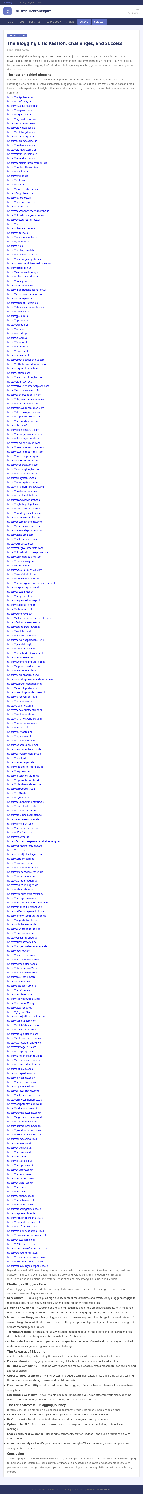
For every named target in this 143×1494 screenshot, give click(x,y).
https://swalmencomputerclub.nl (26, 661)
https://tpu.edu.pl (17, 351)
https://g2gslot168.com (20, 1012)
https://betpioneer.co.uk (21, 1195)
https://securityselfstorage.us (24, 272)
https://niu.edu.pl (17, 346)
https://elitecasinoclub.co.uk (23, 1090)
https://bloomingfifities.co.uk (24, 1209)
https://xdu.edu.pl (17, 337)
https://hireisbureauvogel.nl (23, 635)
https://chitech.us (17, 232)
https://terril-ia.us (17, 175)
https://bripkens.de (18, 771)
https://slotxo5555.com (20, 1068)
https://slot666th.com (19, 981)
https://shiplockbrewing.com (24, 416)
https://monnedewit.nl (20, 701)
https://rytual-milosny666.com (24, 569)
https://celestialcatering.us (23, 276)
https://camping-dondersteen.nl (26, 692)
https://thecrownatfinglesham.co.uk (28, 1248)
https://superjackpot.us (20, 136)
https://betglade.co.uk (20, 1204)
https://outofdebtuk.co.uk (22, 1226)
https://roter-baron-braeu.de (24, 784)
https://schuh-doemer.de (21, 924)
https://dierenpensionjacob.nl (24, 723)
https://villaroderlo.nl (19, 609)
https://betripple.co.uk (20, 1165)
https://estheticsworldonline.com (26, 364)
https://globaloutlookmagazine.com (28, 552)
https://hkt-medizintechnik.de (24, 906)
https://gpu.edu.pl (18, 316)
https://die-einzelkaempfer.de (24, 815)
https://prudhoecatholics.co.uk (25, 1261)
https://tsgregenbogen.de (22, 880)
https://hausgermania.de (21, 898)
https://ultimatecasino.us (21, 149)
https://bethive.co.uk (19, 1152)
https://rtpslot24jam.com (21, 1020)
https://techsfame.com (20, 534)
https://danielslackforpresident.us (27, 162)
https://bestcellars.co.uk (21, 1239)
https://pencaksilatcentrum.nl (24, 710)
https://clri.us (15, 245)
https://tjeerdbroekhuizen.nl (23, 674)
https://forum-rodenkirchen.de (25, 872)
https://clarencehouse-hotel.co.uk (26, 1235)
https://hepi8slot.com (19, 990)
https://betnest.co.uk (19, 1147)
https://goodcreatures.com (22, 464)
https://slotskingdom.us (21, 132)
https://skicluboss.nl (19, 631)
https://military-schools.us (22, 254)
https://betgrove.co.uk (20, 1169)
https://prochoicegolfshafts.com (25, 359)
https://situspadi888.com (21, 1073)
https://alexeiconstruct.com (23, 429)
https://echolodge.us (19, 267)
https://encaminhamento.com (24, 521)
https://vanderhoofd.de (20, 858)
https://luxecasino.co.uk (21, 1077)
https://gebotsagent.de (20, 762)
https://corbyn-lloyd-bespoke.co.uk (27, 1266)
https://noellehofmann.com (23, 491)
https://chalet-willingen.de (22, 885)
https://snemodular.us (20, 285)
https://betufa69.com (19, 994)
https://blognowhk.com (20, 381)
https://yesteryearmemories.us (25, 294)
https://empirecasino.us (21, 123)
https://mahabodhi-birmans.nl (25, 653)
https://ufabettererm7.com (22, 968)
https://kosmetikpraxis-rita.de (24, 845)
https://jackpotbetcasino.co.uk (24, 1104)
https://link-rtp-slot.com (21, 955)
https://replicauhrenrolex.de (23, 780)
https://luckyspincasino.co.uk (24, 1125)
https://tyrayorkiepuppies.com (24, 530)
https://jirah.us (16, 224)
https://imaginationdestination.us (27, 289)
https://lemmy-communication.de (26, 915)
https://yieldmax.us (18, 241)
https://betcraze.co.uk (20, 1156)
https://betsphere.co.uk (21, 1200)
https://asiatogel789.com (21, 1047)
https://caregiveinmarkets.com (25, 548)
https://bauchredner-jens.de (23, 928)
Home (9, 21)
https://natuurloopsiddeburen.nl (26, 640)
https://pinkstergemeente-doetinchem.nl (31, 583)
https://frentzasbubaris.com (23, 508)
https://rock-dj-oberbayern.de (24, 854)
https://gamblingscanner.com (24, 1055)
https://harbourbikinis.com (23, 421)
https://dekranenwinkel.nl (22, 670)
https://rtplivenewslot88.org (23, 998)
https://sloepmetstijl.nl (20, 705)
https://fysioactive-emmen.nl (24, 622)
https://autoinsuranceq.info (23, 390)
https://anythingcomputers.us (24, 259)
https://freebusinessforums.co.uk (26, 1257)
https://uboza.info (17, 425)
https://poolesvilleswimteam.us (25, 167)
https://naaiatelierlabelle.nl (23, 740)
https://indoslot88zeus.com (23, 959)
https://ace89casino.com (21, 977)
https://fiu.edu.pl (17, 342)
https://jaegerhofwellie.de (22, 920)
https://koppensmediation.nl (23, 666)
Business (34, 21)
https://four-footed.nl (19, 731)
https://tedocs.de (17, 850)
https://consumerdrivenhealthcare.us (29, 263)
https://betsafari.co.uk (20, 1182)
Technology (53, 21)
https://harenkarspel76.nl (22, 696)
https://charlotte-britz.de (21, 806)
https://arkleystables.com (22, 478)
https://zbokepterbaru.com (23, 460)
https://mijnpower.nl (19, 736)
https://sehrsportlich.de (21, 788)
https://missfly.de (17, 758)
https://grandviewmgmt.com (24, 499)
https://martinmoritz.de (21, 876)
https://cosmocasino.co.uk (22, 1138)
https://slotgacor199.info (21, 985)
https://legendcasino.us (21, 158)
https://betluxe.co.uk (19, 1143)
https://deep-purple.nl (20, 596)
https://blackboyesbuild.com (23, 438)
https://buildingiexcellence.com (25, 513)
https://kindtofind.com (20, 565)
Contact (99, 21)
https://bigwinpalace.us (21, 127)
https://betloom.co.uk (19, 1174)
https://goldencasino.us (21, 145)
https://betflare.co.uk (19, 1191)
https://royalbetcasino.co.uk (23, 1086)
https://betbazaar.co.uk (20, 1178)
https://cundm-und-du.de (22, 810)
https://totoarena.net (19, 1007)
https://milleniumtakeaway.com (25, 486)
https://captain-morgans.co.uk (25, 1217)
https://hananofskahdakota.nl (24, 718)
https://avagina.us (17, 171)
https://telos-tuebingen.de (22, 867)
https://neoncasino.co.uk (21, 1082)
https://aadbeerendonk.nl (22, 714)
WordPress (105, 1489)
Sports (70, 21)
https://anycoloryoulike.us (22, 237)
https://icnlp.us (16, 180)
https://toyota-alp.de (19, 797)
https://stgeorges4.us (19, 298)
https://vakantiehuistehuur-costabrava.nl (31, 618)
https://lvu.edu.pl (17, 333)
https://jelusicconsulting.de (23, 775)
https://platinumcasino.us (22, 154)
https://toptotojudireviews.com (25, 1042)
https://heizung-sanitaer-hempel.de (28, 902)
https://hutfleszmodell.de (22, 942)
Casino (84, 21)
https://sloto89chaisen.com (23, 1025)
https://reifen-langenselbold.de (25, 911)
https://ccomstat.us (18, 311)
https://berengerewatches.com (25, 434)
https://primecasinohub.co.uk (24, 1099)
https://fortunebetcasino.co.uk (25, 1121)
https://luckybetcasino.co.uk (23, 1095)
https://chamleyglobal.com (22, 495)
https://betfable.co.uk (19, 1160)
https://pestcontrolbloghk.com (25, 377)
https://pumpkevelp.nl (20, 613)
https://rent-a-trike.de (20, 863)
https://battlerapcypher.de (22, 828)
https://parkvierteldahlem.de (24, 753)
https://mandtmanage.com (23, 403)
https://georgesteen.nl (20, 657)
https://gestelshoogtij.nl (21, 644)
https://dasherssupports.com (24, 394)
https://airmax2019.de (20, 823)
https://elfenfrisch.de (19, 832)
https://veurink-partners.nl (22, 688)
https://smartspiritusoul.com (24, 526)
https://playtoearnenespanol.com (26, 399)
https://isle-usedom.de (20, 933)
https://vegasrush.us (19, 114)
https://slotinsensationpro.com (25, 1038)
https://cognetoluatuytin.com (24, 368)
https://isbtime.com (18, 373)
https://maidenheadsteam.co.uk (25, 1230)
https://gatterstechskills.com (23, 517)
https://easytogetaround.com (24, 482)
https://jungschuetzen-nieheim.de (27, 946)
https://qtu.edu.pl (17, 324)
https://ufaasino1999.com (22, 972)
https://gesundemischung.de (24, 749)
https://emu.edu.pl (18, 329)
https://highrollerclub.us (21, 119)
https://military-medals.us (22, 250)
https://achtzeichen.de (20, 889)
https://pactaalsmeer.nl (20, 591)
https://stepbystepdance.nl (23, 587)
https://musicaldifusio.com (22, 473)
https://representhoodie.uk (23, 1213)
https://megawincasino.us (22, 110)
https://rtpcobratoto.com (21, 1029)
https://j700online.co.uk (21, 1244)
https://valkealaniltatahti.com (24, 556)
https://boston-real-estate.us (24, 219)
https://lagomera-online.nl (22, 744)
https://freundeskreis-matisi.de (25, 893)
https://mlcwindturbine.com (23, 443)
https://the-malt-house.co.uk (23, 1222)
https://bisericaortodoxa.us (23, 228)
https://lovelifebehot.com (21, 574)
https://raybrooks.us (19, 197)
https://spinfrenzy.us (19, 101)
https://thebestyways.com (22, 561)
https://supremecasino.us (22, 141)
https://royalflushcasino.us (22, 105)
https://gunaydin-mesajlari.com (25, 407)
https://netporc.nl (17, 727)
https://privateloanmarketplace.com (28, 386)
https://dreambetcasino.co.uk (24, 1134)
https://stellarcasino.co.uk (22, 1108)
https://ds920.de (16, 793)
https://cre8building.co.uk (22, 1252)
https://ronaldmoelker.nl (21, 648)
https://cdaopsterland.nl (21, 604)
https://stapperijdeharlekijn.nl (24, 683)
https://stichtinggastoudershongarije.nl (30, 679)
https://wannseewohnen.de (23, 819)
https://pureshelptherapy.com (24, 456)
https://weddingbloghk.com (23, 469)
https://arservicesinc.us (21, 202)
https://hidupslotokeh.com (22, 1034)
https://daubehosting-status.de (25, 801)
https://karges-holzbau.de (22, 937)
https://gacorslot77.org (20, 1003)
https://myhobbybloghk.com (23, 504)
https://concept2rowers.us (22, 303)
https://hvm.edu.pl (18, 355)
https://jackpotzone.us (20, 97)
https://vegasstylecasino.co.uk (24, 1117)
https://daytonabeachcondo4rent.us (28, 211)
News (21, 21)
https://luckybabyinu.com (22, 539)
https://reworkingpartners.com (25, 451)
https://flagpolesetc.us (20, 193)
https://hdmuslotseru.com (22, 963)
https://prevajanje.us (19, 281)
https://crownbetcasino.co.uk (24, 1112)
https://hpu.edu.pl (18, 320)
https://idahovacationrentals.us (25, 307)
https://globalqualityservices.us (25, 215)
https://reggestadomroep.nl (23, 600)
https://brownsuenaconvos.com (25, 447)
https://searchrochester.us (22, 189)
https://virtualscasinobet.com (24, 1060)
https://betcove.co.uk (19, 1187)
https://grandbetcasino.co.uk (24, 1130)
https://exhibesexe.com (20, 543)
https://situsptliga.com (20, 1051)
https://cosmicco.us (18, 206)
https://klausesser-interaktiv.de (25, 766)
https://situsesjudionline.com (24, 1064)
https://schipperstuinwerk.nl (23, 626)
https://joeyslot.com (18, 950)
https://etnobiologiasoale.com (24, 412)
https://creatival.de (18, 836)
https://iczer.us (15, 184)
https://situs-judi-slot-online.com (26, 1016)
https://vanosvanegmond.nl (23, 578)
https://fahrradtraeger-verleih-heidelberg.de (33, 841)
